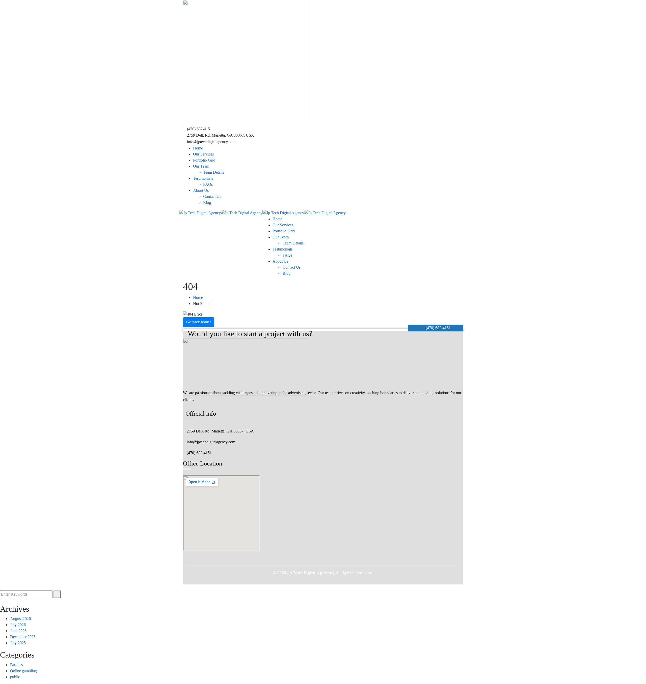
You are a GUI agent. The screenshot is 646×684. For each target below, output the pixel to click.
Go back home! (198, 322)
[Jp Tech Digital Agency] (200, 212)
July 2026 (18, 625)
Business (17, 665)
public (15, 677)
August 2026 (20, 618)
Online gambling (23, 671)
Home (198, 297)
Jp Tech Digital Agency (309, 573)
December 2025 (23, 637)
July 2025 (18, 643)
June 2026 (18, 631)
